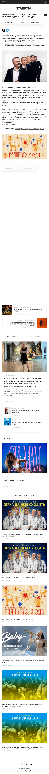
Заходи (12, 375)
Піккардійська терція (26, 168)
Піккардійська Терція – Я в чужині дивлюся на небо (23, 748)
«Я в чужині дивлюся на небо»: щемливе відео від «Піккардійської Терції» (22, 705)
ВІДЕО (6, 477)
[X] (3, 30)
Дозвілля (8, 22)
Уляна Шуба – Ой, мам (14, 480)
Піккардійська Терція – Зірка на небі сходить (20, 578)
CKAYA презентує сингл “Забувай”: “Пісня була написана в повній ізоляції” (21, 324)
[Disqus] (24, 205)
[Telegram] (7, 30)
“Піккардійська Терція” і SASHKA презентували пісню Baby (23, 662)
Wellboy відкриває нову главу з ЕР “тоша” (28, 310)
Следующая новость (26, 327)
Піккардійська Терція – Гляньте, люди (29, 45)
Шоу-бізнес (35, 22)
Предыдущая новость (23, 314)
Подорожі (11, 702)
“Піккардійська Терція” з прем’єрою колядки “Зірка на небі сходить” (22, 535)
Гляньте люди (9, 168)
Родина (21, 22)
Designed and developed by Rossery (24, 771)
